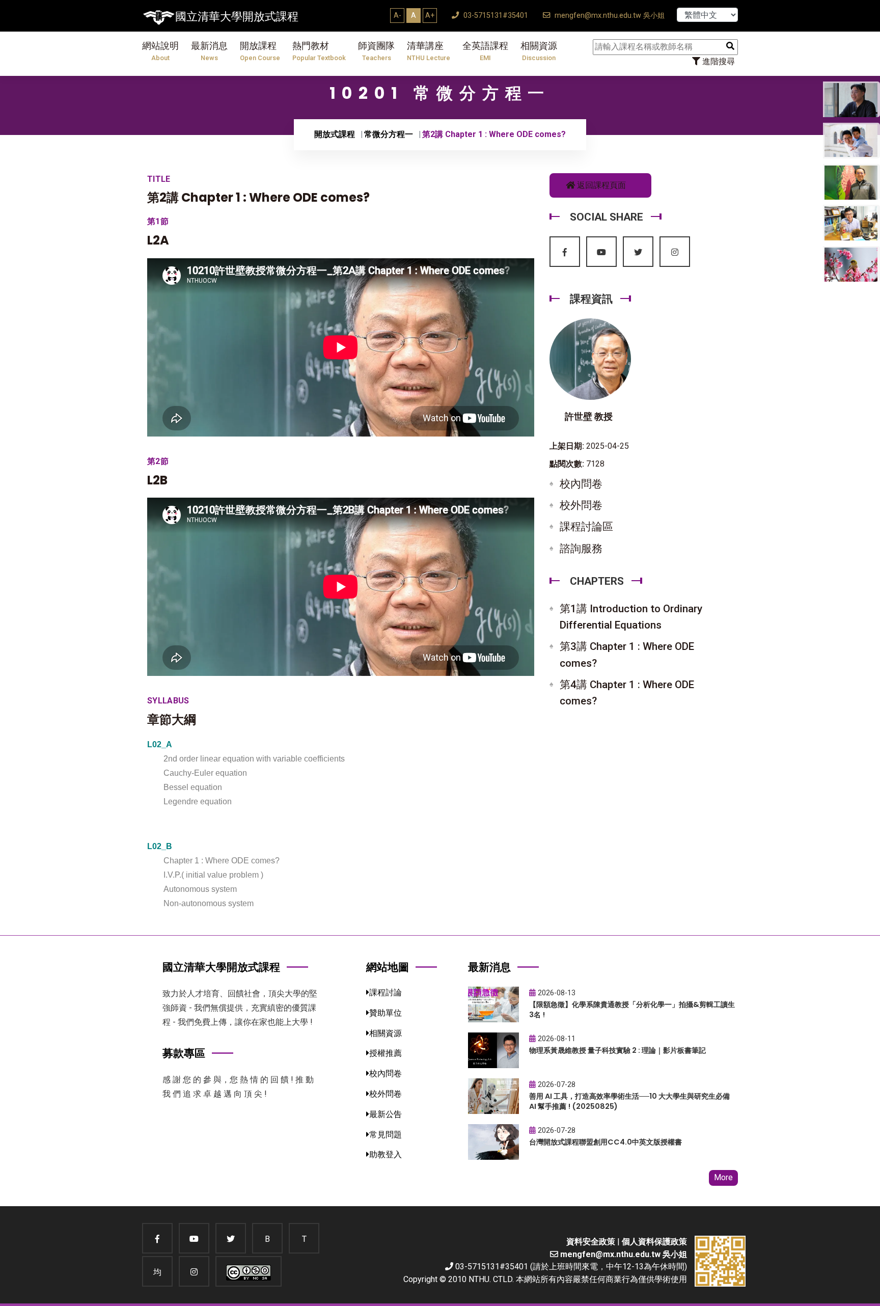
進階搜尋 (717, 61)
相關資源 (538, 51)
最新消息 (209, 51)
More (723, 1177)
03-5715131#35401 (494, 15)
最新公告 (385, 1114)
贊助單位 (385, 1013)
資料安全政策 (590, 1241)
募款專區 (183, 1053)
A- (397, 15)
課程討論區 (586, 527)
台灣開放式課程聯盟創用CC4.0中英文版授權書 (605, 1142)
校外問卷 (581, 505)
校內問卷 (581, 484)
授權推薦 (385, 1053)
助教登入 (385, 1154)
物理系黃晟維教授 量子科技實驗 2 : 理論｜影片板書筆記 (617, 1050)
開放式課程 (334, 134)
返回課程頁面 (600, 185)
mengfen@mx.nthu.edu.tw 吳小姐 (609, 15)
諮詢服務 (581, 548)
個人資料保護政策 (654, 1241)
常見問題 (385, 1134)
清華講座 (428, 51)
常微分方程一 (388, 134)
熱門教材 (319, 51)
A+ (429, 15)
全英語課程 (485, 51)
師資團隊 (376, 51)
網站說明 (160, 51)
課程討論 (385, 992)
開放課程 (260, 51)
